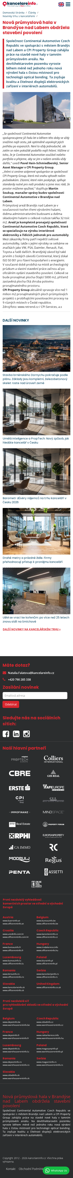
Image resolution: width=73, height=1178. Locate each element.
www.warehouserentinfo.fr (16, 1038)
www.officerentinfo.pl (46, 963)
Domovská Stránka (13, 12)
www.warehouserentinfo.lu (16, 1051)
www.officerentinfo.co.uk (48, 987)
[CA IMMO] (20, 847)
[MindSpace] (53, 812)
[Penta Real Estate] (20, 872)
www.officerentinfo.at (13, 923)
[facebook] (8, 732)
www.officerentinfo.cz (47, 936)
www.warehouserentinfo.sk (16, 1078)
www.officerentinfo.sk (13, 990)
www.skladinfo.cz (44, 1021)
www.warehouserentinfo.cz (49, 1024)
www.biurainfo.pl (44, 960)
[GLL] (53, 800)
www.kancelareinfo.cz (47, 933)
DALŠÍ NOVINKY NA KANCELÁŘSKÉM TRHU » (32, 629)
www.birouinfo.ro (11, 973)
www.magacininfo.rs (46, 1061)
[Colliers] (53, 758)
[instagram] (27, 732)
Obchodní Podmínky (31, 1169)
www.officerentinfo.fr (13, 950)
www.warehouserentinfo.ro (16, 1064)
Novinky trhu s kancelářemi (19, 16)
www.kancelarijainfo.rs (47, 973)
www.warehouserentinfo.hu (50, 1038)
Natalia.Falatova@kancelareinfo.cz (31, 673)
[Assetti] (53, 872)
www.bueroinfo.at (11, 920)
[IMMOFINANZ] (20, 812)
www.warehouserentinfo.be (16, 1024)
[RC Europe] (53, 847)
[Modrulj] (20, 859)
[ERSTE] (20, 786)
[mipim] (20, 758)
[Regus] (53, 859)
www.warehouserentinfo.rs (49, 1064)
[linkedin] (18, 732)
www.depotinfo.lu (11, 1048)
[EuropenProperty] (53, 835)
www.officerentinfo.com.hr (16, 936)
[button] (67, 4)
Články (32, 12)
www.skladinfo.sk (11, 1075)
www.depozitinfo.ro (12, 1061)
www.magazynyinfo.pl (47, 1048)
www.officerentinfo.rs (47, 976)
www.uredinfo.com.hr (13, 933)
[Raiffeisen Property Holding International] (20, 836)
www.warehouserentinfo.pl (49, 1051)
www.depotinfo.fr (11, 1035)
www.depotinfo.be (11, 1021)
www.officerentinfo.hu (47, 950)
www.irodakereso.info (47, 947)
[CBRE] (20, 772)
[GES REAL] (53, 772)
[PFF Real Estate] (20, 824)
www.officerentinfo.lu (13, 963)
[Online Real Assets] (36, 884)
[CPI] (20, 800)
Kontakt (10, 1169)
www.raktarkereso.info (47, 1035)
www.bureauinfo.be (46, 920)
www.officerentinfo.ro (13, 976)
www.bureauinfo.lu (12, 960)
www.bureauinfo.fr (12, 947)
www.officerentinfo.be (47, 923)
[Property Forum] (53, 824)
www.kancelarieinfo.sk (14, 987)
